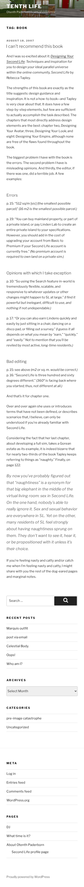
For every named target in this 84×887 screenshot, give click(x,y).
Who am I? (14, 664)
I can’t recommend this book (34, 46)
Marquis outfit (17, 628)
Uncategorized (17, 727)
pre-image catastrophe (24, 718)
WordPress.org (18, 800)
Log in (11, 774)
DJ (8, 827)
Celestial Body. (17, 646)
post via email (16, 637)
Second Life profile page (30, 852)
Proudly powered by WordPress (28, 877)
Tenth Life (24, 6)
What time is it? (18, 836)
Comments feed (18, 791)
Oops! (10, 655)
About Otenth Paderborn (25, 845)
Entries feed (15, 783)
